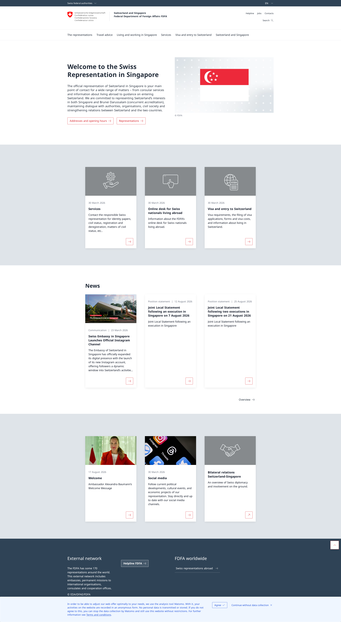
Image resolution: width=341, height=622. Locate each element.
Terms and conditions (98, 614)
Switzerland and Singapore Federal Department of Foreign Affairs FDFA (140, 14)
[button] (79, 34)
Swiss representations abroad (194, 568)
